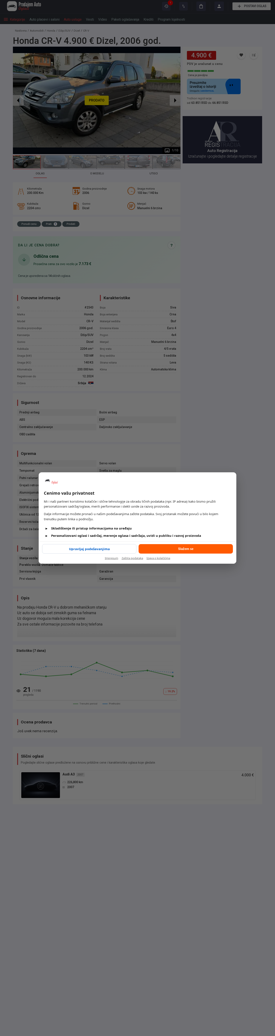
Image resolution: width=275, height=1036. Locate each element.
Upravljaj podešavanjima (89, 549)
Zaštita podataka (132, 558)
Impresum (111, 558)
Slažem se (185, 549)
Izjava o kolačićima (158, 558)
